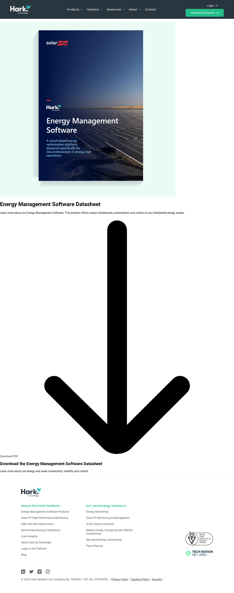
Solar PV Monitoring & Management (108, 517)
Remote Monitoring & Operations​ (40, 530)
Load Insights (29, 536)
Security (157, 579)
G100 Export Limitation (100, 524)
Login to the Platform (34, 548)
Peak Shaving (94, 546)
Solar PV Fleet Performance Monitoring (44, 517)
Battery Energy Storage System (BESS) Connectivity (109, 532)
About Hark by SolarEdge (36, 542)
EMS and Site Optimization (37, 524)
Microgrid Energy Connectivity (104, 539)
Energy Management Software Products (45, 511)
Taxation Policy (140, 579)
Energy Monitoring (97, 511)
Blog (24, 554)
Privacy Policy (119, 579)
